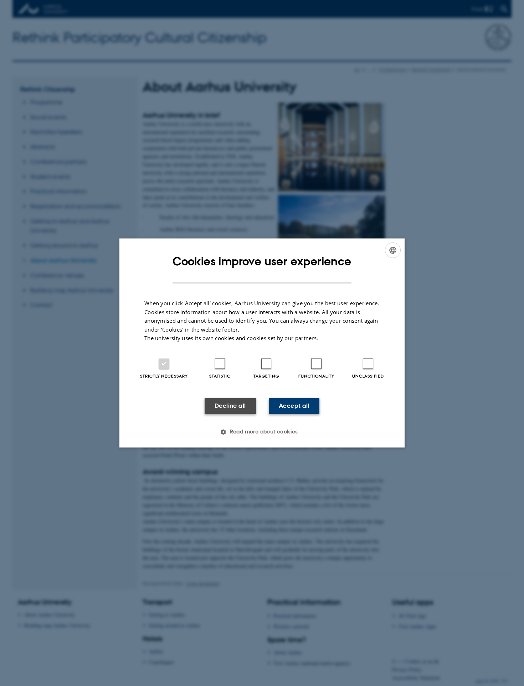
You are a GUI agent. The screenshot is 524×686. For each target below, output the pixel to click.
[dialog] (262, 342)
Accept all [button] (294, 406)
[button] (262, 432)
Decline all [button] (230, 406)
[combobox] (392, 250)
